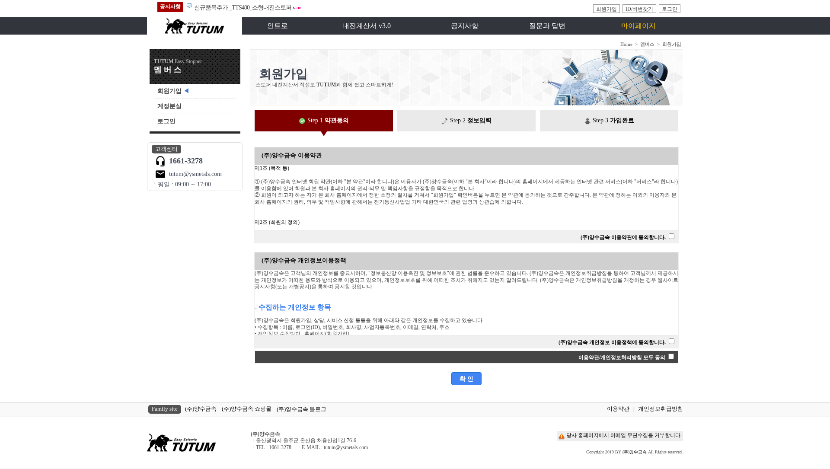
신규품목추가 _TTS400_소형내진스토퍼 (242, 7)
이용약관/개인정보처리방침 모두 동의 (621, 357)
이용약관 (618, 408)
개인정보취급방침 (660, 408)
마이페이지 (638, 25)
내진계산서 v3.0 (366, 25)
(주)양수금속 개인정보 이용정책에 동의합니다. (612, 342)
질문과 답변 (547, 25)
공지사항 (465, 25)
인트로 (277, 25)
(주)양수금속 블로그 (301, 409)
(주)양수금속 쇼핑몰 (246, 408)
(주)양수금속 (201, 408)
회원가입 (606, 9)
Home (626, 44)
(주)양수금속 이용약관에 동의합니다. (623, 237)
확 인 (466, 379)
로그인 (669, 9)
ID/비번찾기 (639, 9)
